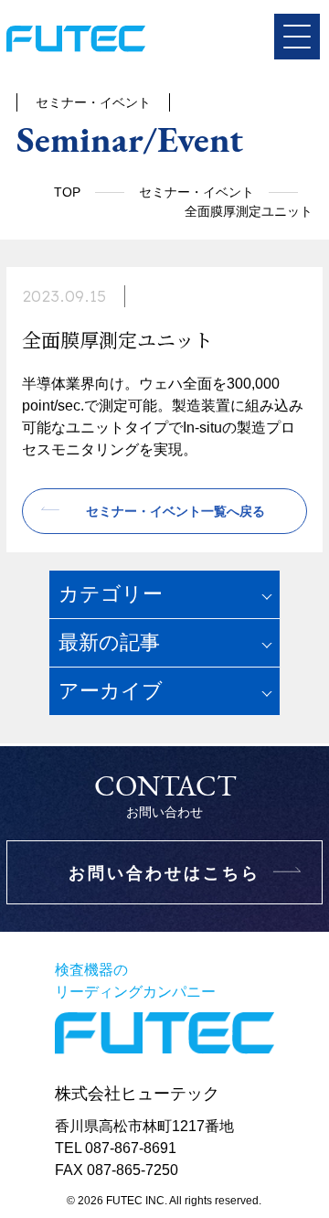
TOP (67, 192)
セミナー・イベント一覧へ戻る (175, 511)
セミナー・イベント (196, 192)
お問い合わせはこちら (164, 873)
